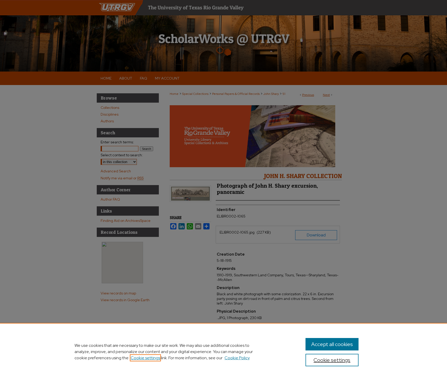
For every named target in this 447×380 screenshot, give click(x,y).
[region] (223, 351)
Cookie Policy (237, 358)
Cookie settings (145, 358)
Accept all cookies (332, 344)
